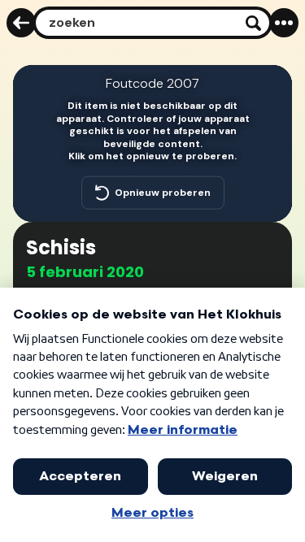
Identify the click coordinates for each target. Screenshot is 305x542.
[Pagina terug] (21, 22)
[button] (269, 88)
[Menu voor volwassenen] (283, 22)
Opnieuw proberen (163, 191)
